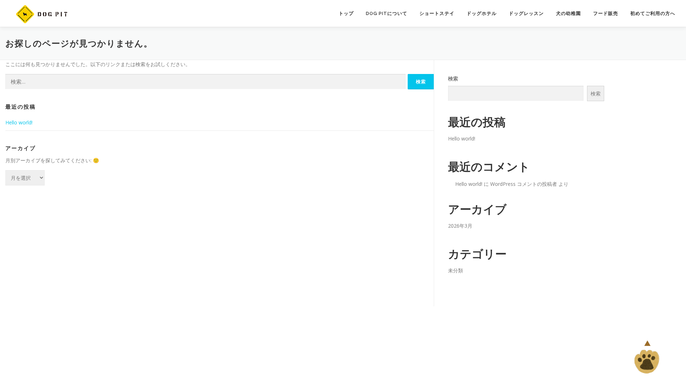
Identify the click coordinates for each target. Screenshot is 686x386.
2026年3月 (460, 225)
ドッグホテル (482, 13)
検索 (453, 78)
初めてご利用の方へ (652, 13)
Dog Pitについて (386, 13)
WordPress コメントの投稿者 (523, 183)
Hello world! (19, 122)
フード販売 (605, 13)
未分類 (455, 270)
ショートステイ (436, 13)
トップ (346, 13)
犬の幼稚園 (568, 13)
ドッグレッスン (526, 13)
